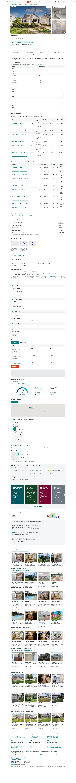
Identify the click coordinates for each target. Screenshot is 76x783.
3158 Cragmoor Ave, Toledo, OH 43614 (20, 178)
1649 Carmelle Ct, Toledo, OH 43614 (19, 207)
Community (18, 482)
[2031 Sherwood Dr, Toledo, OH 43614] (44, 656)
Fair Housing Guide (25, 766)
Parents (31, 482)
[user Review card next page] (65, 495)
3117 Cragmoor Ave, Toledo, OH (18, 127)
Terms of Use (43, 766)
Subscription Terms (48, 766)
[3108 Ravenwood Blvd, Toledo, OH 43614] (18, 717)
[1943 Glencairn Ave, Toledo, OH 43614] (58, 717)
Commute (37, 482)
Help (52, 766)
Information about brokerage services (18, 757)
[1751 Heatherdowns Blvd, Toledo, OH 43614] (44, 717)
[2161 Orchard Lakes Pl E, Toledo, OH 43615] (44, 615)
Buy (31, 1)
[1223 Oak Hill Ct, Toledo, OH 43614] (44, 595)
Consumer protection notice (28, 757)
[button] (28, 2)
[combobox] (17, 2)
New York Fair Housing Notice (15, 756)
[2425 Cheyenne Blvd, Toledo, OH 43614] (44, 635)
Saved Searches (58, 1)
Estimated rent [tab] (25, 215)
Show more (14, 366)
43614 (29, 4)
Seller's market (22, 394)
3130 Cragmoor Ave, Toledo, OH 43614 (20, 189)
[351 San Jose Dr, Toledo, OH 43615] (18, 697)
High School (31, 419)
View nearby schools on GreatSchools (20, 445)
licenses (41, 754)
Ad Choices (60, 766)
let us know (46, 770)
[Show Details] (63, 68)
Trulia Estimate (16, 64)
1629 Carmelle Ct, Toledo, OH (18, 145)
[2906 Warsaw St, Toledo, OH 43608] (57, 656)
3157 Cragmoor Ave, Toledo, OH (18, 137)
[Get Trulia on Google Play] (25, 762)
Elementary (19, 419)
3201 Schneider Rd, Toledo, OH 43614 (19, 182)
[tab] (15, 342)
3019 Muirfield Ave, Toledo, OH (18, 148)
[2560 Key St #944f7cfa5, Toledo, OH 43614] (31, 595)
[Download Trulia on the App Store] (17, 762)
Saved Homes (50, 1)
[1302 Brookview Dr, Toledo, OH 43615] (57, 635)
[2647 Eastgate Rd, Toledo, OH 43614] (31, 615)
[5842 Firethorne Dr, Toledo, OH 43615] (44, 557)
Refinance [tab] (32, 215)
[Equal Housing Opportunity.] (24, 773)
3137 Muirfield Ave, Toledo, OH (18, 123)
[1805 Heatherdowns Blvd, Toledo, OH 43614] (31, 717)
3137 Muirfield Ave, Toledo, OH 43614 (19, 167)
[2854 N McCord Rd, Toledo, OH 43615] (44, 576)
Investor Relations (38, 766)
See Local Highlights (24, 457)
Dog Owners (25, 482)
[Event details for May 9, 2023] (63, 348)
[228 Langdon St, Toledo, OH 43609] (18, 656)
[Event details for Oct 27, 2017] (63, 362)
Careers (30, 766)
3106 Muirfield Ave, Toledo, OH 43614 (19, 196)
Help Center (33, 773)
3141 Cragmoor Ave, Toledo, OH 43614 (20, 200)
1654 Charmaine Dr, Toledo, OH (18, 141)
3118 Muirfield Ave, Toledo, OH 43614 (19, 174)
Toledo (26, 4)
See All (14, 477)
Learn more (53, 447)
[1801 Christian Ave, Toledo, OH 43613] (57, 557)
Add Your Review (38, 506)
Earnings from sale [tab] (16, 215)
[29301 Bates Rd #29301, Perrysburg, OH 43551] (31, 697)
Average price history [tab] (22, 383)
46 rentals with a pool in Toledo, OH (19, 609)
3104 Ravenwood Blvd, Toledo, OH (19, 134)
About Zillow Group (19, 766)
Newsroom (33, 766)
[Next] (64, 560)
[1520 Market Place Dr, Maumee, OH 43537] (18, 678)
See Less (14, 335)
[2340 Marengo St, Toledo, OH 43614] (31, 656)
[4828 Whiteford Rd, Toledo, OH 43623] (57, 576)
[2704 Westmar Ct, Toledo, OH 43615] (31, 557)
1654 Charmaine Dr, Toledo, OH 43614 (20, 203)
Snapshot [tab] (14, 383)
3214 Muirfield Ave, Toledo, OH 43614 (19, 192)
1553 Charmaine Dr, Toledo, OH (18, 152)
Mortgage (40, 1)
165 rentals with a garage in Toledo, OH (20, 570)
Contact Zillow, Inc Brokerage (16, 759)
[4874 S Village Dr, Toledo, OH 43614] (57, 615)
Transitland (25, 751)
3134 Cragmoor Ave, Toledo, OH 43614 (20, 185)
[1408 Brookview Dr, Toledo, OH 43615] (31, 678)
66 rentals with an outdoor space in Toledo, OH (22, 650)
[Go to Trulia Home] (3, 1)
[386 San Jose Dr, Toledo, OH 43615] (58, 697)
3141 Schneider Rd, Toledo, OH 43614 (19, 171)
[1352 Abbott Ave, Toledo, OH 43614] (44, 697)
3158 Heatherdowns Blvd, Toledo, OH (19, 156)
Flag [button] (21, 501)
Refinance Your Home (28, 42)
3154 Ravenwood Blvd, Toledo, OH (19, 130)
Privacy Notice (56, 766)
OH (22, 4)
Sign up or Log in (67, 1)
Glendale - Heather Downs (32, 40)
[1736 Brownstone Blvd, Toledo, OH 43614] (58, 678)
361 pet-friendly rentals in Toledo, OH (20, 551)
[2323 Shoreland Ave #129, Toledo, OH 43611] (18, 557)
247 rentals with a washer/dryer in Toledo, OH (22, 629)
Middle (25, 419)
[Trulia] (12, 762)
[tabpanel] (38, 226)
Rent (35, 1)
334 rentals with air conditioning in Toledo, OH (22, 589)
